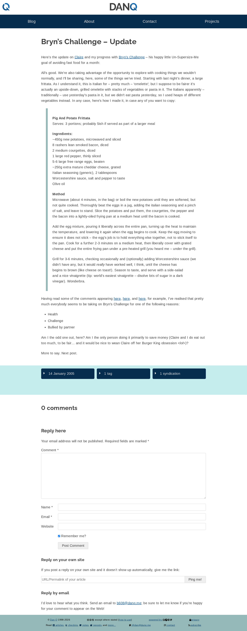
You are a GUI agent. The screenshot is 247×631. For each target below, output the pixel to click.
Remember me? (73, 536)
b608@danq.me (129, 603)
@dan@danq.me (141, 625)
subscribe (196, 625)
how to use (125, 619)
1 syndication (170, 373)
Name (47, 507)
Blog (32, 21)
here (117, 298)
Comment (50, 450)
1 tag (108, 373)
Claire (79, 57)
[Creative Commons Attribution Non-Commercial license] (90, 619)
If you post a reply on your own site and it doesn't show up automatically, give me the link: (110, 570)
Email (46, 517)
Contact (149, 21)
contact (170, 625)
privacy (195, 619)
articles (59, 625)
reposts (96, 625)
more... (112, 625)
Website (47, 526)
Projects (212, 21)
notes (85, 625)
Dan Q (53, 619)
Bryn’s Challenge (132, 57)
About (89, 21)
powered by (156, 619)
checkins (72, 625)
